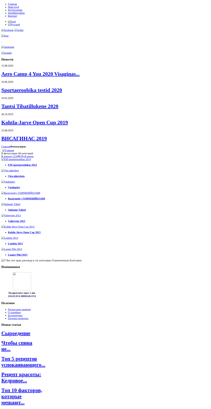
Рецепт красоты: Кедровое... (21, 377)
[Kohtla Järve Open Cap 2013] (17, 226)
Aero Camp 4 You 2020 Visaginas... (40, 74)
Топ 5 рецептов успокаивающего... (23, 362)
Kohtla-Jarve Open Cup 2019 (34, 122)
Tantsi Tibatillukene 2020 (29, 106)
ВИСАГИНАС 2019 (24, 138)
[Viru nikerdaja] (10, 170)
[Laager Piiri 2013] (11, 249)
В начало (6, 156)
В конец (29, 156)
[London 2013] (9, 238)
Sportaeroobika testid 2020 (31, 90)
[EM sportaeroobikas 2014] (16, 159)
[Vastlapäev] (8, 181)
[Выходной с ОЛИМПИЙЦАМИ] (20, 193)
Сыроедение (15, 333)
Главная (5, 146)
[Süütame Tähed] (10, 204)
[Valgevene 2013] (11, 215)
